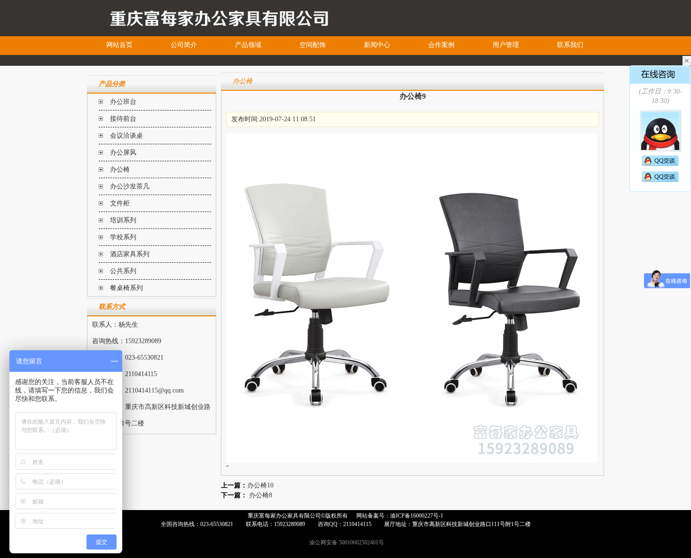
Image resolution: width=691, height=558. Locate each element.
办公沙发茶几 (129, 186)
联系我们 (570, 44)
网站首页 (119, 44)
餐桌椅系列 (126, 287)
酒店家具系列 (129, 254)
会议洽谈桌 (126, 135)
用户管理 (506, 44)
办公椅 (120, 169)
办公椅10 (260, 485)
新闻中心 (377, 44)
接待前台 (123, 118)
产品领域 (248, 44)
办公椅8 (260, 495)
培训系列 (123, 220)
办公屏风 (123, 152)
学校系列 (123, 237)
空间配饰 (312, 44)
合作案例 (441, 44)
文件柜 (120, 203)
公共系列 (123, 271)
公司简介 (184, 44)
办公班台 (123, 101)
